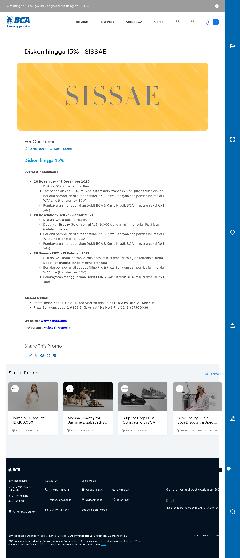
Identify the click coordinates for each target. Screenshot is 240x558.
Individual (82, 22)
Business (107, 22)
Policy (206, 535)
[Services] (232, 232)
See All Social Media (95, 509)
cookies (84, 6)
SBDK (196, 535)
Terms (217, 535)
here (103, 544)
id (209, 21)
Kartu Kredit (63, 149)
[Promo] (232, 325)
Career (159, 22)
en (216, 21)
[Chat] (232, 511)
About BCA (134, 22)
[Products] (232, 139)
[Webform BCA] (232, 418)
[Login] (232, 46)
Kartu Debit (37, 149)
